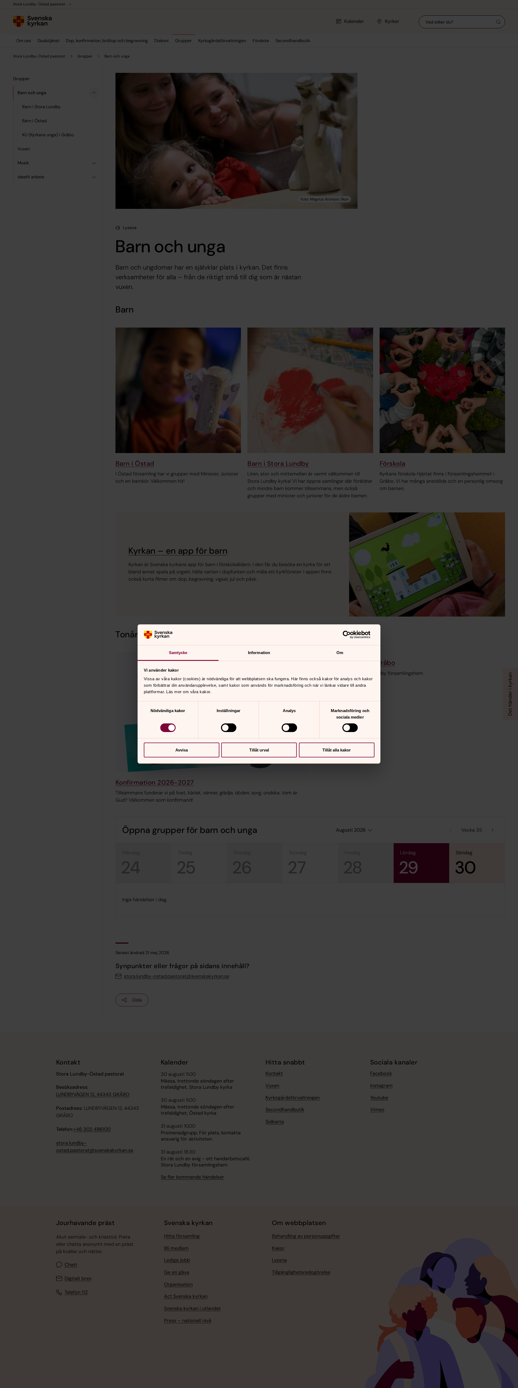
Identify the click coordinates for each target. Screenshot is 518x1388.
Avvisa (181, 750)
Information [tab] (259, 652)
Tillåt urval (259, 750)
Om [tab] (339, 652)
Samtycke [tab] (178, 652)
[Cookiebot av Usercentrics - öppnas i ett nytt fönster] (350, 635)
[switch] (228, 727)
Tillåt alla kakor (336, 750)
